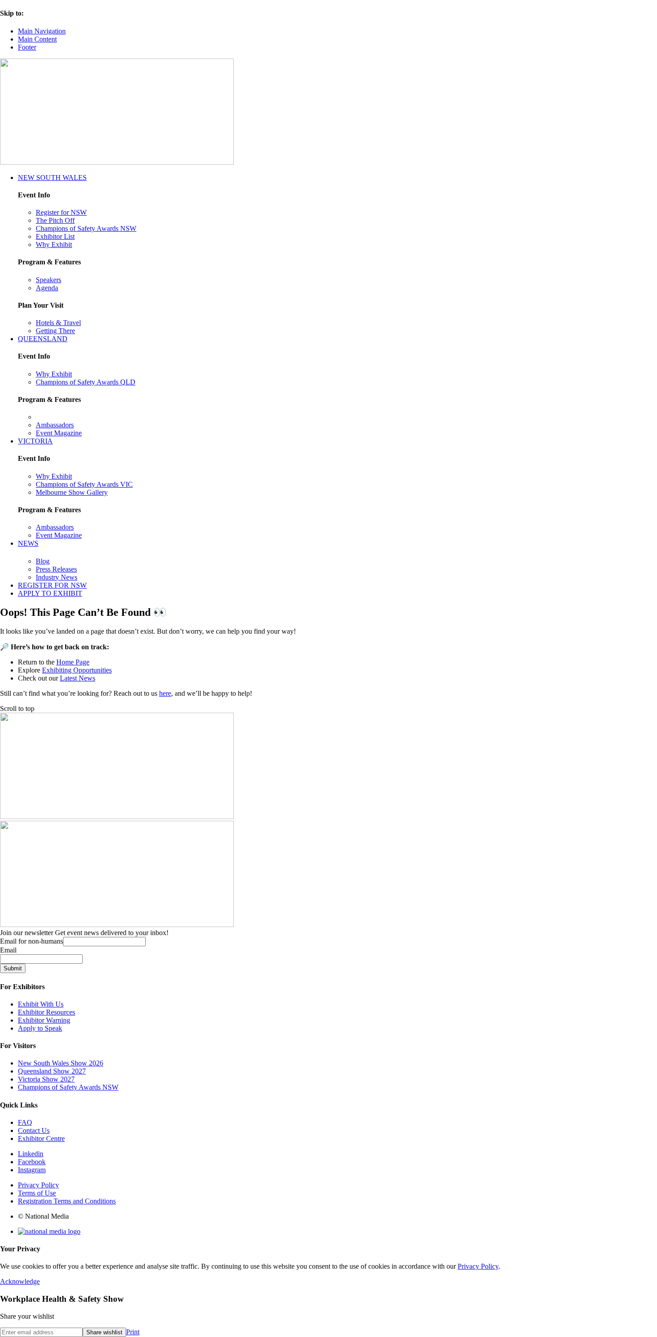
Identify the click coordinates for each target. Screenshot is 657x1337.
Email (8, 950)
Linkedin (30, 1153)
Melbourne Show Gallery (72, 492)
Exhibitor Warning (44, 1020)
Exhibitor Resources (46, 1012)
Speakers (48, 280)
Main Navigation (42, 31)
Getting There (55, 330)
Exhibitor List (55, 236)
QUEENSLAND (42, 339)
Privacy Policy (38, 1185)
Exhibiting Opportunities (77, 670)
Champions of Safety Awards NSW (86, 228)
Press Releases (56, 569)
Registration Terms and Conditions (67, 1201)
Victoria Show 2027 (46, 1079)
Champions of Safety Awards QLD (85, 382)
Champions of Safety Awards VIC (84, 484)
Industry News (56, 577)
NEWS (28, 543)
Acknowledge (20, 1281)
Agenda (47, 288)
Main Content (37, 39)
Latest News (77, 678)
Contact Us (34, 1130)
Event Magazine (59, 433)
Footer (27, 47)
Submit (13, 968)
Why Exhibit (54, 244)
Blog (43, 561)
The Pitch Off (55, 220)
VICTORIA (35, 441)
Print (132, 1332)
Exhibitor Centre (41, 1138)
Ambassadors (55, 425)
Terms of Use (37, 1193)
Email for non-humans (31, 941)
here (165, 693)
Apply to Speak (40, 1028)
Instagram (32, 1170)
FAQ (25, 1122)
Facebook (32, 1162)
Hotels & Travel (58, 322)
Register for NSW (61, 212)
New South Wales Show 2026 (60, 1063)
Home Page (72, 662)
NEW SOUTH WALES (52, 177)
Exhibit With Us (40, 1004)
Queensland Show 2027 (52, 1071)
